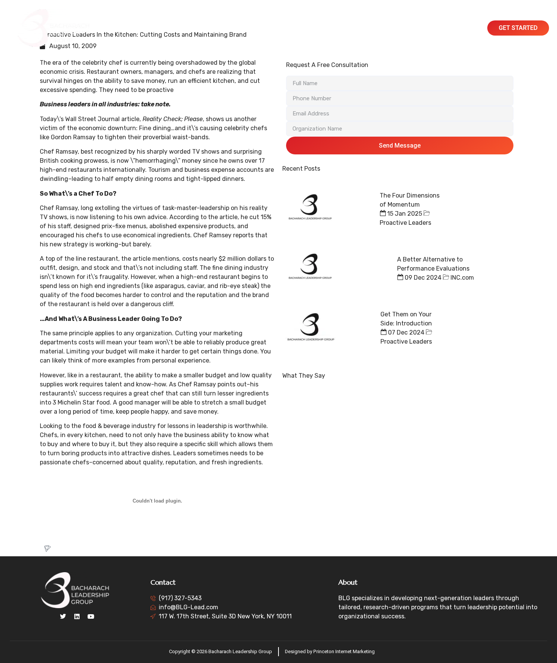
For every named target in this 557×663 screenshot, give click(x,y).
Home (164, 27)
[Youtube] (91, 616)
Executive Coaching (293, 27)
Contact (433, 27)
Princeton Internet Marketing (344, 651)
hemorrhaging (155, 160)
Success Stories (353, 27)
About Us (194, 27)
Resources (399, 27)
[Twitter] (63, 616)
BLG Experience (236, 27)
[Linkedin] (77, 616)
